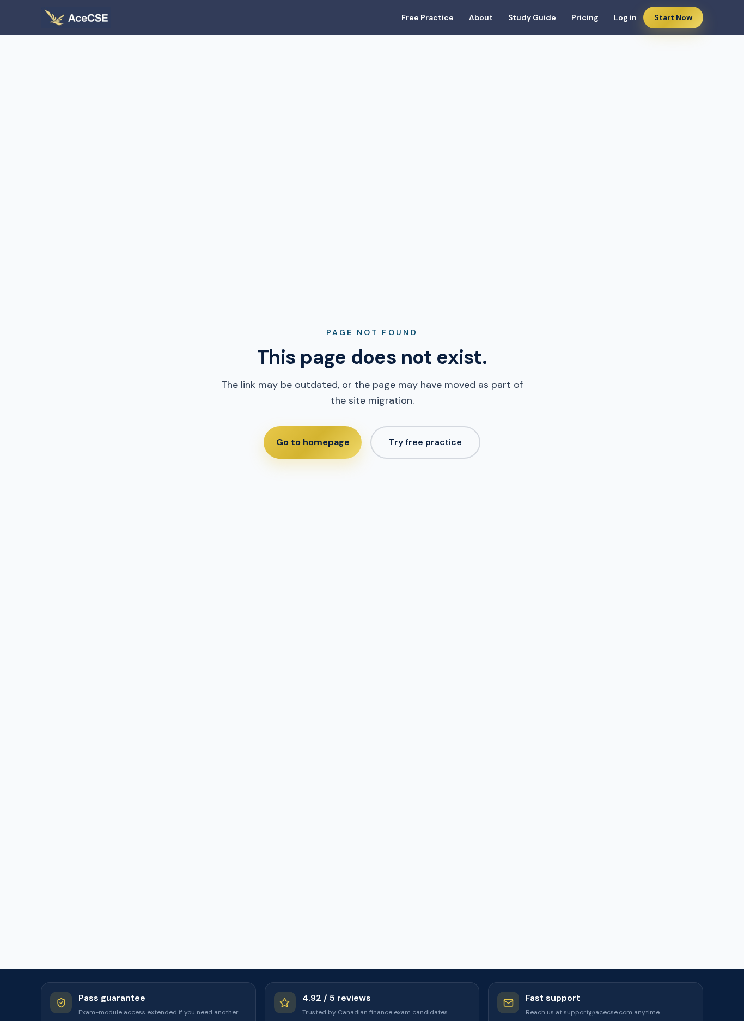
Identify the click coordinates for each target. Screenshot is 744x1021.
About (481, 17)
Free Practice (427, 17)
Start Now (673, 17)
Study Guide (532, 17)
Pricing (585, 17)
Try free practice (425, 442)
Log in (625, 17)
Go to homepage (313, 442)
